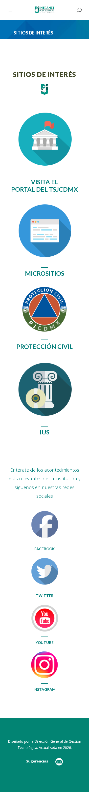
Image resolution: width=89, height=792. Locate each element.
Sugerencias (38, 761)
